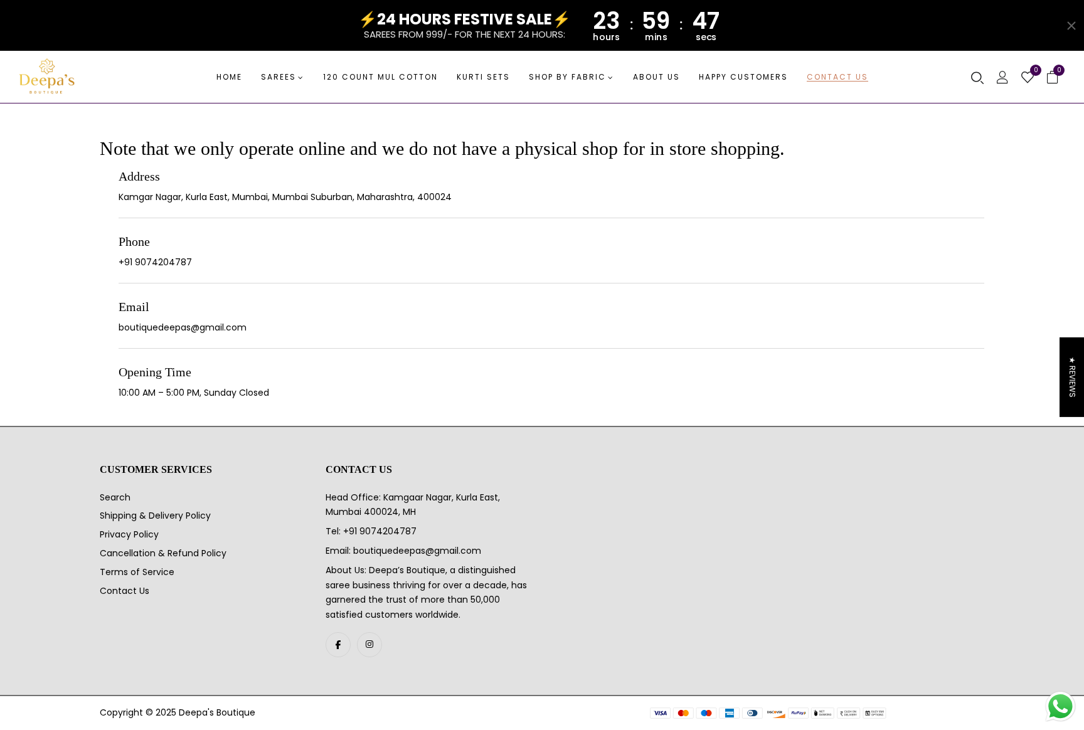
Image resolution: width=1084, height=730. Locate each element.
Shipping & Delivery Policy (155, 515)
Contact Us (124, 591)
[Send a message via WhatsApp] (1060, 706)
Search (115, 497)
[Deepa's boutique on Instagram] (369, 644)
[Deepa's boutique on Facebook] (338, 644)
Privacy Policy (129, 534)
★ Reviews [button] (1072, 377)
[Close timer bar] (1071, 26)
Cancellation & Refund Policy (163, 553)
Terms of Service (137, 572)
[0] (1027, 78)
